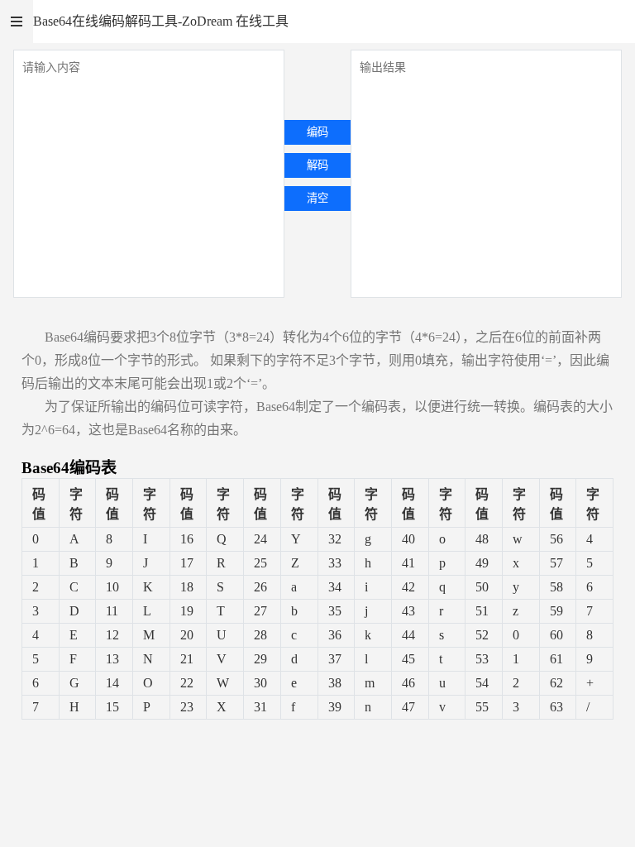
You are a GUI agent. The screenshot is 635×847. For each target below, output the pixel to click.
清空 (317, 198)
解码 (317, 165)
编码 (317, 132)
